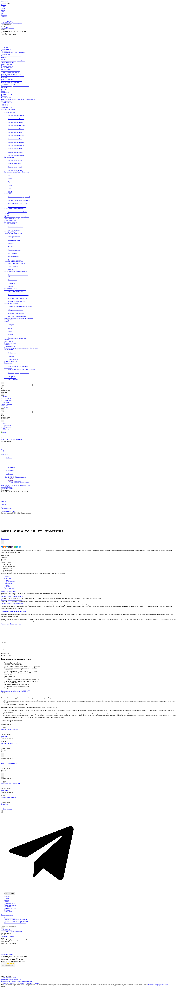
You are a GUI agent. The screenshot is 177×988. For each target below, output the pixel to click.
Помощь (7, 910)
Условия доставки (10, 905)
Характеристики (9, 582)
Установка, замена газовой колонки (12, 596)
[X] (9, 547)
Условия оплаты (9, 903)
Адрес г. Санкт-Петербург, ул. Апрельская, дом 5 (16, 485)
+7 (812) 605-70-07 (6, 21)
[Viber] (12, 547)
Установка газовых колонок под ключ (13, 611)
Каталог (6, 897)
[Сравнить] (2, 543)
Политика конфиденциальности (11, 979)
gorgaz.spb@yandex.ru (7, 28)
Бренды (6, 900)
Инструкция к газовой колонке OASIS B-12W (15, 691)
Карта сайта (8, 911)
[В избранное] (2, 541)
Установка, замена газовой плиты (15, 923)
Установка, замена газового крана (11, 600)
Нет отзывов (5, 539)
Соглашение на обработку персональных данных (16, 981)
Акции (6, 898)
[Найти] (2, 394)
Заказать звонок (9, 893)
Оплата (6, 585)
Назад (11, 478)
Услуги (6, 577)
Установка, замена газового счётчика (16, 921)
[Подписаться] (2, 928)
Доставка (7, 586)
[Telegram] (20, 547)
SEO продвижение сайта (8, 977)
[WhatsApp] (15, 547)
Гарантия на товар (10, 908)
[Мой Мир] (7, 547)
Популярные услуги (7, 915)
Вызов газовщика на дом (8, 591)
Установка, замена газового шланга (12, 603)
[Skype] (17, 547)
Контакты (7, 906)
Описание (7, 578)
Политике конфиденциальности (158, 985)
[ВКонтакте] (2, 547)
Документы (8, 583)
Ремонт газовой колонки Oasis (11, 624)
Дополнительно (9, 588)
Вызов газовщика (9, 918)
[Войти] (1, 445)
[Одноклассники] (4, 547)
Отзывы (6, 580)
